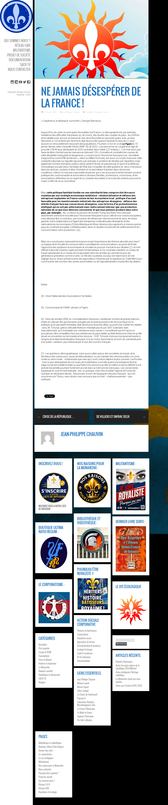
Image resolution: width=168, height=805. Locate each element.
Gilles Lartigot (83, 690)
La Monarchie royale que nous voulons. (128, 680)
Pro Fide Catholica (84, 720)
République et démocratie (49, 674)
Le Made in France (84, 712)
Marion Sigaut (83, 687)
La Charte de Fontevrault (87, 694)
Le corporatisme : (46, 754)
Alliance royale (83, 683)
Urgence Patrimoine (85, 716)
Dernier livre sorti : (46, 750)
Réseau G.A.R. (45, 784)
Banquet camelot (46, 671)
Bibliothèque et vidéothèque (50, 743)
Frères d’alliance (45, 659)
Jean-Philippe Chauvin (71, 112)
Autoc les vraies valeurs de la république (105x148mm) (127, 666)
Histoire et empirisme (47, 663)
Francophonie (44, 656)
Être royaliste (44, 648)
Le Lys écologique (46, 758)
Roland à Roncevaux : (125, 661)
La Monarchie (44, 667)
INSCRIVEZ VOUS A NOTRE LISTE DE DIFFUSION (52, 507)
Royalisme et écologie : (48, 792)
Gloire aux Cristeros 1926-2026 (129, 685)
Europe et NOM (45, 652)
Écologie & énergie (84, 649)
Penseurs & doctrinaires (87, 630)
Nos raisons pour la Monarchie (51, 765)
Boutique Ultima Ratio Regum (51, 746)
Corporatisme (82, 634)
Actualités (89, 112)
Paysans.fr (81, 698)
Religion (42, 682)
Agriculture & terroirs (86, 642)
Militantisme (21, 50)
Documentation (19, 59)
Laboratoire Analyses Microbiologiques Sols (86, 703)
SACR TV (25, 64)
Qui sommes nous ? (17, 40)
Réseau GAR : (44, 788)
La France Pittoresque (86, 708)
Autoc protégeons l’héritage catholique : (127, 673)
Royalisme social (101, 112)
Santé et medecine (85, 653)
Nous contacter (19, 69)
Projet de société (18, 54)
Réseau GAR (22, 45)
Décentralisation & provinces (89, 645)
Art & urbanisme (84, 657)
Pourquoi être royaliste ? (49, 773)
